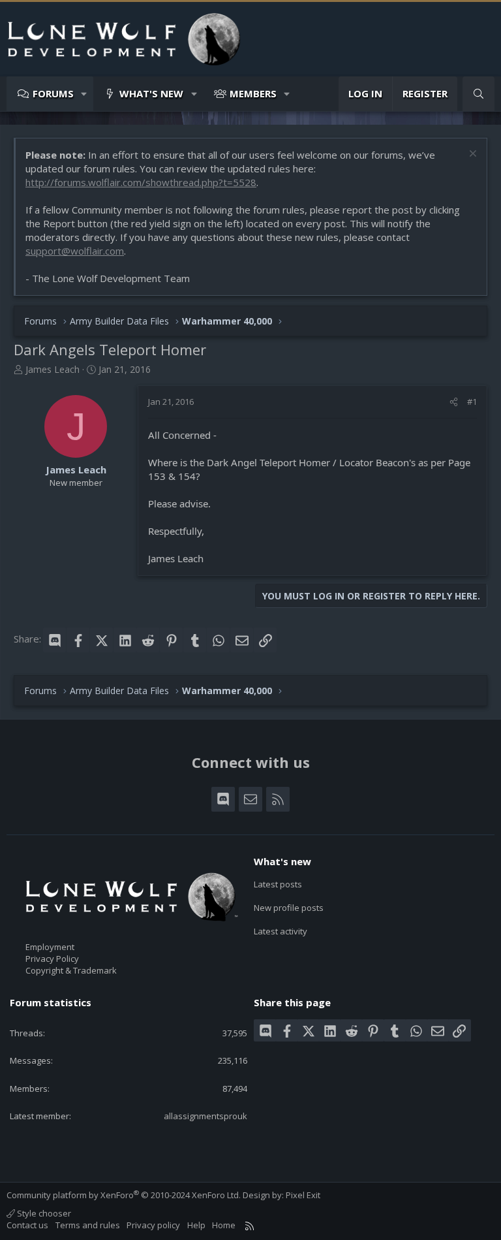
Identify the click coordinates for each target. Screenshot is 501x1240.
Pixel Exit (303, 1195)
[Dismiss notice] (471, 155)
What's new (151, 93)
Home (223, 1225)
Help (196, 1225)
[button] (84, 93)
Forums (53, 93)
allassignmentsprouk (205, 1116)
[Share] (454, 401)
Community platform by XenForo (124, 1195)
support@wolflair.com (74, 250)
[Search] (478, 93)
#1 (472, 401)
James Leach (52, 369)
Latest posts (278, 884)
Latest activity (280, 931)
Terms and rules (87, 1225)
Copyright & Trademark (71, 970)
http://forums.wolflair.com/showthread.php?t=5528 (140, 182)
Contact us (27, 1225)
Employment (49, 947)
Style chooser (43, 1213)
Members (253, 93)
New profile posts (289, 908)
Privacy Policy (52, 958)
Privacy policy (153, 1225)
